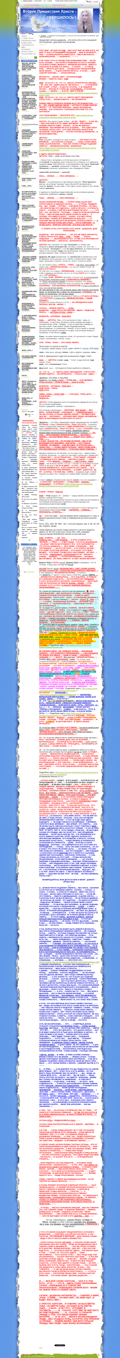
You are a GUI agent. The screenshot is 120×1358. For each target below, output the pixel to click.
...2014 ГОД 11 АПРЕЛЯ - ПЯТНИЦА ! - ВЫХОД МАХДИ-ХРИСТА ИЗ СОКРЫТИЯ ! (29, 259)
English (62, 0)
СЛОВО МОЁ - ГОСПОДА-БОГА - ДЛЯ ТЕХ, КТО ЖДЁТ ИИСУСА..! (29, 153)
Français (71, 0)
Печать (50, 0)
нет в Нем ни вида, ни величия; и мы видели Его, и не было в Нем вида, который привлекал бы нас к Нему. (29, 195)
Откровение (29, 547)
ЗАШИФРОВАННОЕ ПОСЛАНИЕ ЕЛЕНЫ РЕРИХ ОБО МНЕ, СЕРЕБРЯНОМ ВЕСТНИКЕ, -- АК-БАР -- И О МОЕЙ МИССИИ (29, 340)
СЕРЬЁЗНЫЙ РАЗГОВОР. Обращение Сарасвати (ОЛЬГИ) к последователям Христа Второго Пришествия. (29, 134)
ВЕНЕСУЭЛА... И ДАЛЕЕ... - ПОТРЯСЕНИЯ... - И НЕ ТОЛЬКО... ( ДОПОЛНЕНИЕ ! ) (29, 401)
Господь (33, 556)
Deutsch (66, 0)
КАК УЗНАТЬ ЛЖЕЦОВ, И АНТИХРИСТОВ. (29, 356)
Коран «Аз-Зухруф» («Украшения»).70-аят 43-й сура (28, 206)
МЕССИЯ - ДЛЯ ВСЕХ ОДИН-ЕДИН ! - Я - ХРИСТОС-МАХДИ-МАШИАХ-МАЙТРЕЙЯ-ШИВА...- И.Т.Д (29, 66)
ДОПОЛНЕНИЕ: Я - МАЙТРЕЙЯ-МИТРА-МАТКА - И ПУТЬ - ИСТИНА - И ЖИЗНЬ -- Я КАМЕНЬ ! (29, 307)
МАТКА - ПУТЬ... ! (27, 350)
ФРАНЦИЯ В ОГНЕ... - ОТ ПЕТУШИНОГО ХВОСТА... (29, 227)
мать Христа (30, 561)
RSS (45, 0)
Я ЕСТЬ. (24, 375)
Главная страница (27, 0)
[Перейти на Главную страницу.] (52, 4)
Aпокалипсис (27, 556)
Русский (57, 0)
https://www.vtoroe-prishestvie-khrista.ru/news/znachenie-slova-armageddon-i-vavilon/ (67, 149)
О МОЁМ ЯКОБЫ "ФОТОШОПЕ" (27, 144)
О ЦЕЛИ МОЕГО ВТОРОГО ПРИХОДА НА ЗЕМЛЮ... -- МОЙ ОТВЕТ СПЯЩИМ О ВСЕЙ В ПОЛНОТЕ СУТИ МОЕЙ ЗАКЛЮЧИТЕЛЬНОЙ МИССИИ (28, 81)
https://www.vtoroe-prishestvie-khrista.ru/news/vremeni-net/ (69, 962)
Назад (40, 1347)
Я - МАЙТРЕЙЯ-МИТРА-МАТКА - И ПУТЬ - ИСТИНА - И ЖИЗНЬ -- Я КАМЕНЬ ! (29, 318)
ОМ (34, 555)
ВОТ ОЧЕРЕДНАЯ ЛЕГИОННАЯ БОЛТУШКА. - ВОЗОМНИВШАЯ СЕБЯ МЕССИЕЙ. (29, 366)
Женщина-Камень (28, 555)
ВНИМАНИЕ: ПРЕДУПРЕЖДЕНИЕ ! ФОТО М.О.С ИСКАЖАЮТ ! (29, 328)
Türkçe (75, 0)
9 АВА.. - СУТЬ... (27, 185)
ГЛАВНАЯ (43, 35)
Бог (24, 547)
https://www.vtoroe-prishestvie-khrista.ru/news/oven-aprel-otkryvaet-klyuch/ (66, 485)
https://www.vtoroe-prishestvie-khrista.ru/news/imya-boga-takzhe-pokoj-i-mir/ (68, 94)
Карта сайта (38, 0)
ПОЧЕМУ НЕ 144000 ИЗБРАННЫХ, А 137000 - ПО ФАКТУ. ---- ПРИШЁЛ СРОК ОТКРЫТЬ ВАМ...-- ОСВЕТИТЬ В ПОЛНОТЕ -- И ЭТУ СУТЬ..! (29, 167)
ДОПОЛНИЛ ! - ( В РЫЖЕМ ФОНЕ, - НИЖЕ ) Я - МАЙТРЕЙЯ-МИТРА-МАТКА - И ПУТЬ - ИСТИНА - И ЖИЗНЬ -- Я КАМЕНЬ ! (29, 281)
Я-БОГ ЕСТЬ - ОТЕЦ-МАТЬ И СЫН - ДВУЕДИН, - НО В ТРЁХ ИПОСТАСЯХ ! (29, 269)
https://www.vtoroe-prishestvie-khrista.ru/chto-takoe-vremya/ (66, 116)
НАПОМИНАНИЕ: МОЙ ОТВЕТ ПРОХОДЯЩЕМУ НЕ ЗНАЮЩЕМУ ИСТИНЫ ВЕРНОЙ (29, 294)
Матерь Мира (32, 554)
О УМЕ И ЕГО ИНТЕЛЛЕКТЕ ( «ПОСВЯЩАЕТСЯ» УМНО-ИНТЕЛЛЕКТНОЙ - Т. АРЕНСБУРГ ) (29, 217)
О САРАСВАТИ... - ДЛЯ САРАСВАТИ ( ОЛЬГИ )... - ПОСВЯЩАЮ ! (29, 117)
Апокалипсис (33, 549)
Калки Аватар (27, 558)
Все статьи (25, 409)
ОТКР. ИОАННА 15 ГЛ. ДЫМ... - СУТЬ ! (29, 179)
